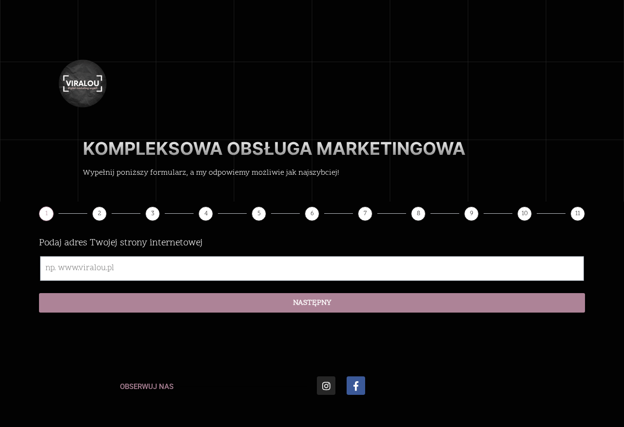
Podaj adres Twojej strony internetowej (121, 243)
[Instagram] (326, 385)
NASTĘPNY (312, 302)
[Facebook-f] (356, 385)
